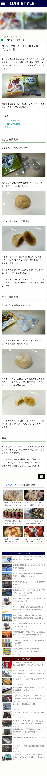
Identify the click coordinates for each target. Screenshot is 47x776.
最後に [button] (9, 127)
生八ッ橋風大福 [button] (13, 120)
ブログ (3, 37)
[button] (41, 476)
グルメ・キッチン (16, 37)
